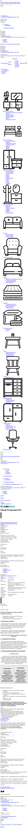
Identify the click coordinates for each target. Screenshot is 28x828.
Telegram (5, 39)
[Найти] (2, 6)
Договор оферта (4, 817)
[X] (7, 506)
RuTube (4, 40)
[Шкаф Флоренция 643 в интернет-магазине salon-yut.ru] (9, 522)
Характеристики (6, 570)
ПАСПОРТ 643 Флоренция (7, 575)
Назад (8, 470)
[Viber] (8, 506)
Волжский (8, 473)
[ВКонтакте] (1, 506)
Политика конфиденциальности (9, 816)
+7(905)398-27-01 (4, 15)
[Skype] (12, 506)
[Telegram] (14, 506)
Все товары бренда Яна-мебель (7, 788)
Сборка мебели (4, 720)
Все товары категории (5, 786)
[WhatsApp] (10, 506)
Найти (2, 820)
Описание (5, 568)
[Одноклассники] (3, 506)
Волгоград (8, 472)
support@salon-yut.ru (5, 36)
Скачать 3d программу (7, 717)
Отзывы (5, 571)
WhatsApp (5, 41)
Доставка (5, 572)
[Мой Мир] (5, 506)
